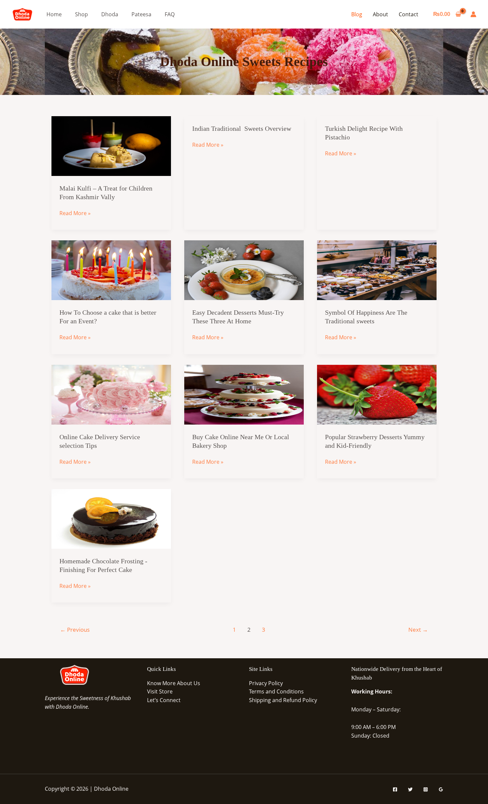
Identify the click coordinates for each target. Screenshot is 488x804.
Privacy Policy (266, 683)
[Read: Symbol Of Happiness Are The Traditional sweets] (377, 270)
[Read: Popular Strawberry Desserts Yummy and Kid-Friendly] (377, 394)
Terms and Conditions (276, 691)
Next (418, 629)
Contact (408, 14)
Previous (75, 629)
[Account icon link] (473, 14)
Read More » (75, 213)
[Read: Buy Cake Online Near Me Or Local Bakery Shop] (244, 394)
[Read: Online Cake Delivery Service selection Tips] (111, 394)
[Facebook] (395, 789)
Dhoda (109, 14)
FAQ (170, 14)
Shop (81, 14)
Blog (356, 14)
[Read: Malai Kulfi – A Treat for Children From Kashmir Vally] (111, 145)
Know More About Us (173, 683)
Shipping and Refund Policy (283, 700)
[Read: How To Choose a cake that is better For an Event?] (111, 270)
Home (54, 14)
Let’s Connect (164, 700)
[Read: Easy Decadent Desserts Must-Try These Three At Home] (244, 270)
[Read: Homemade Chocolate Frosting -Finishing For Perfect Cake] (111, 518)
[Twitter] (410, 789)
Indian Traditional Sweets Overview (241, 128)
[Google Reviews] (441, 789)
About (380, 14)
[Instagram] (425, 789)
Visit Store (160, 691)
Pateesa (141, 14)
